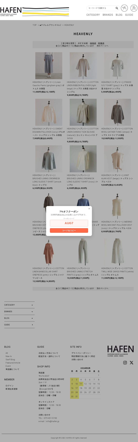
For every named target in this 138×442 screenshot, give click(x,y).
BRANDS (108, 15)
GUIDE (129, 15)
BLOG (119, 15)
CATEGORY (93, 15)
